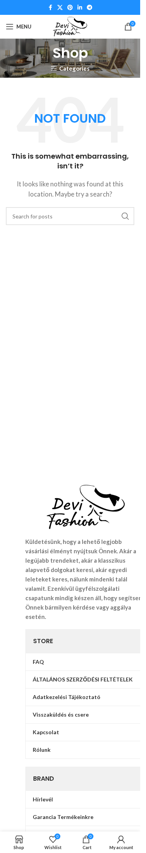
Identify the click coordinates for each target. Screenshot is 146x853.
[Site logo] (70, 25)
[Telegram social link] (89, 7)
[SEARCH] (125, 216)
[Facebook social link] (50, 7)
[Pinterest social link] (70, 7)
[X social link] (60, 7)
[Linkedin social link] (79, 7)
